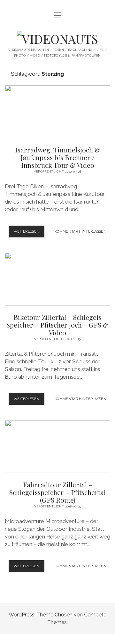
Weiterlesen (29, 233)
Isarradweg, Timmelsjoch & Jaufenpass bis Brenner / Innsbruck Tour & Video (57, 111)
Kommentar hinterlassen (80, 231)
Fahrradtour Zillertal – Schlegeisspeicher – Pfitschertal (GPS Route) (57, 446)
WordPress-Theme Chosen (41, 615)
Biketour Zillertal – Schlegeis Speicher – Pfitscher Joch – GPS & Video (57, 279)
